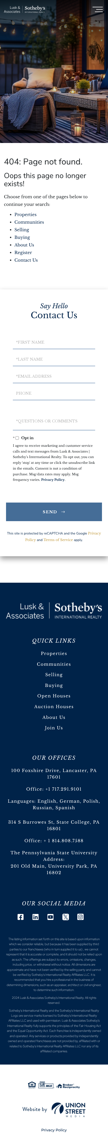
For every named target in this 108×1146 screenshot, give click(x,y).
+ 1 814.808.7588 (64, 841)
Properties (25, 214)
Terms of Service (58, 540)
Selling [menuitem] (54, 674)
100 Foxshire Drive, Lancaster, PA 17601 (54, 774)
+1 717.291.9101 (64, 789)
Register (23, 252)
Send (50, 511)
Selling (21, 230)
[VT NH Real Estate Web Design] (54, 1110)
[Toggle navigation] (98, 9)
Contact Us (26, 260)
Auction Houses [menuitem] (54, 706)
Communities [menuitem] (54, 664)
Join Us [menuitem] (54, 728)
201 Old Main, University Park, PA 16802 (54, 870)
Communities (29, 222)
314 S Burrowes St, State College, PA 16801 (54, 826)
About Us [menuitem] (54, 717)
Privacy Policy (53, 480)
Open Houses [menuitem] (54, 696)
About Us (24, 245)
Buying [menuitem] (54, 685)
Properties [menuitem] (54, 653)
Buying (22, 237)
